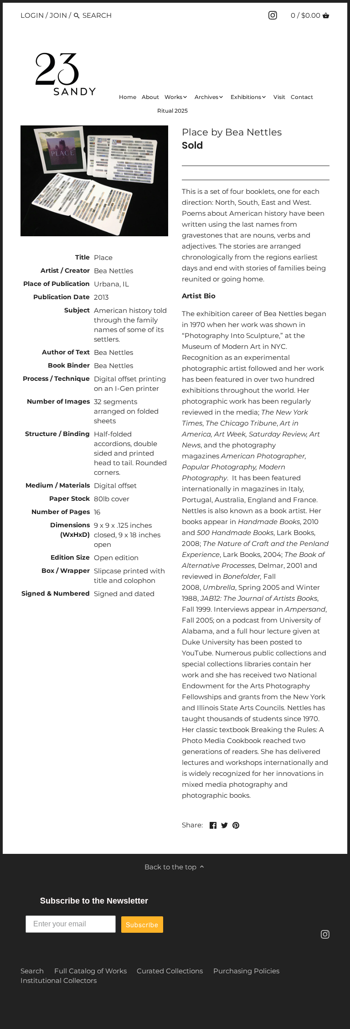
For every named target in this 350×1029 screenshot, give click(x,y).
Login (32, 15)
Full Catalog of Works (90, 971)
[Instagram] (272, 15)
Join (58, 15)
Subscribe (142, 924)
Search (32, 971)
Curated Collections (170, 971)
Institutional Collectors (59, 980)
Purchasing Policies (246, 971)
